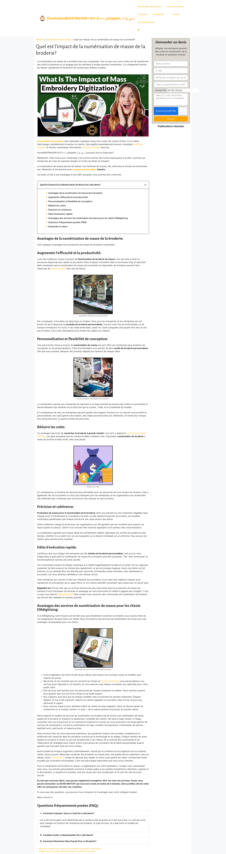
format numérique (110, 681)
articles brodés (58, 268)
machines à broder (91, 147)
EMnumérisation (65, 594)
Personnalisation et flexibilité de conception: (70, 201)
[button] (145, 185)
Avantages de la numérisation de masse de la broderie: (75, 193)
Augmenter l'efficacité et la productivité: (68, 197)
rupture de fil (57, 757)
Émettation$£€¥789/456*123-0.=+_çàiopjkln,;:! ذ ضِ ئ (91, 18)
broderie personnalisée (85, 169)
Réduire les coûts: (57, 205)
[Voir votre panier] (138, 30)
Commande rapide (174, 6)
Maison (39, 39)
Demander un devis (58, 226)
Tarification (142, 14)
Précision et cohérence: (60, 209)
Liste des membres (146, 22)
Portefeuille (158, 14)
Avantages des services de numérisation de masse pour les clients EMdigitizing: (88, 218)
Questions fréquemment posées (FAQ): (67, 222)
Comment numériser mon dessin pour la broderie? (69, 841)
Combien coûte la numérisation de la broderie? (68, 835)
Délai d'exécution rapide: (60, 214)
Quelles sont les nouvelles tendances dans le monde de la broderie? (67, 851)
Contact (176, 14)
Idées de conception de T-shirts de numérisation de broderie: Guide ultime (70, 849)
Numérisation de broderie (149, 6)
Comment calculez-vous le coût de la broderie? (68, 813)
